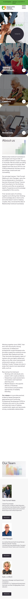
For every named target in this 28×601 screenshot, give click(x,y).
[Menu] (24, 7)
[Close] (24, 70)
